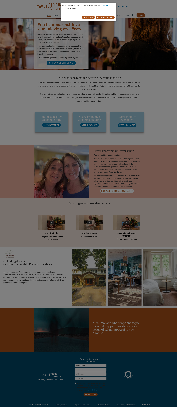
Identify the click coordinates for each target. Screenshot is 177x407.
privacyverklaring (106, 5)
